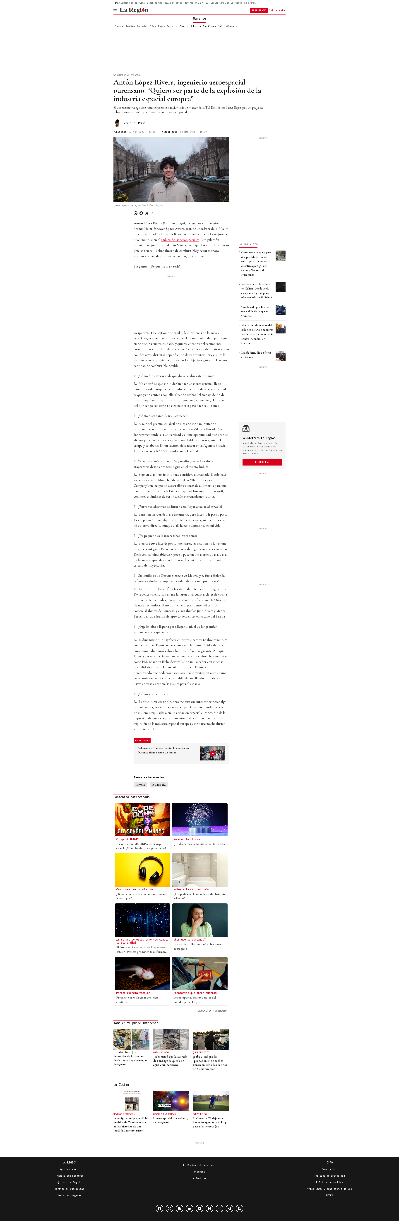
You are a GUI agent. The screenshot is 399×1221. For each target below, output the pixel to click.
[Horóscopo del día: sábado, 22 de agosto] (171, 1101)
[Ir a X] (169, 1208)
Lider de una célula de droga (164, 2)
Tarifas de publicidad (69, 1188)
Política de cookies (329, 1182)
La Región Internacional (199, 1165)
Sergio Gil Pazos (134, 123)
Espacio (140, 784)
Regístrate (259, 10)
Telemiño (199, 1171)
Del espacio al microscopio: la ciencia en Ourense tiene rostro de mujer (163, 750)
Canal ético (329, 1169)
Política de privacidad (329, 1175)
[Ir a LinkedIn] (189, 1208)
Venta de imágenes (69, 1195)
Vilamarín (231, 26)
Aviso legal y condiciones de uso (329, 1188)
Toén (220, 26)
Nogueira (172, 26)
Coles (153, 26)
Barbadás (142, 26)
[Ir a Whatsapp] (219, 1208)
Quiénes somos (69, 1169)
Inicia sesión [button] (277, 10)
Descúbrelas (262, 462)
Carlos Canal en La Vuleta (226, 2)
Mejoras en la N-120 (196, 2)
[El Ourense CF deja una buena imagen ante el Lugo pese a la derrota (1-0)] (211, 1101)
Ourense (119, 26)
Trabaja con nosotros (69, 1175)
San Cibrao (209, 26)
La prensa (250, 2)
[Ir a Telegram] (229, 1208)
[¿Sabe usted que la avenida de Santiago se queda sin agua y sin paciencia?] (171, 1039)
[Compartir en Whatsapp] (135, 213)
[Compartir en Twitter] (147, 213)
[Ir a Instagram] (179, 1208)
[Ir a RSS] (239, 1208)
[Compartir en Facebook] (141, 213)
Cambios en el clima (133, 2)
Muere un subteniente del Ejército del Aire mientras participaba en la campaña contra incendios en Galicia (257, 334)
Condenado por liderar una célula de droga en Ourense (255, 311)
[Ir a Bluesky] (209, 1208)
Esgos (161, 26)
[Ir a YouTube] (199, 1208)
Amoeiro (130, 26)
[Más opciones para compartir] (152, 213)
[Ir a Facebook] (159, 1208)
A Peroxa (196, 26)
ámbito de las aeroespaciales (180, 240)
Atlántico (199, 1178)
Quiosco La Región (69, 1182)
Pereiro (184, 26)
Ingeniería (159, 784)
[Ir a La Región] (134, 10)
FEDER (329, 1195)
